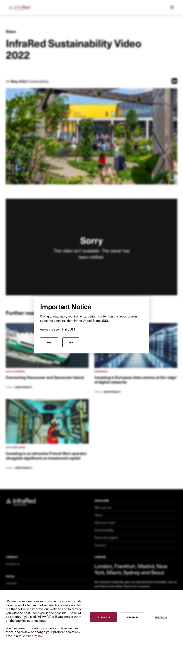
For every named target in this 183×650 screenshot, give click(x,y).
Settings (161, 617)
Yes (49, 342)
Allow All (103, 617)
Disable (132, 617)
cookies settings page (30, 620)
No (71, 342)
